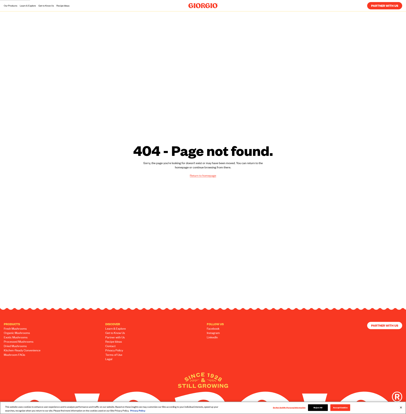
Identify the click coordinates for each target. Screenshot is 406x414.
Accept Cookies (340, 407)
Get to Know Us (46, 5)
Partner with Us (384, 6)
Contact (110, 346)
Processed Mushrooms (18, 341)
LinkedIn (212, 337)
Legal (108, 359)
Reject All (318, 407)
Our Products (10, 5)
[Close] (400, 407)
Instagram (213, 333)
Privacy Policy (114, 350)
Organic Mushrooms (17, 333)
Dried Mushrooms (15, 346)
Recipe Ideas (62, 5)
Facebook (213, 328)
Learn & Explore (28, 5)
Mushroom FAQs (14, 355)
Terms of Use (113, 355)
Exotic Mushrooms (16, 337)
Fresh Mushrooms (15, 328)
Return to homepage (203, 175)
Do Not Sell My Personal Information (289, 407)
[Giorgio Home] (203, 5)
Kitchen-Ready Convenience (22, 350)
